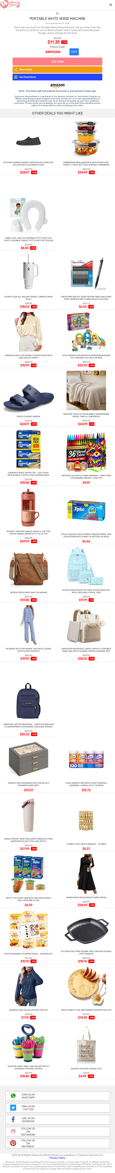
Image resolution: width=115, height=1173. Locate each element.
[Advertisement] (86, 213)
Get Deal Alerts (27, 77)
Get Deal (57, 61)
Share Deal (23, 70)
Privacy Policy (57, 1157)
